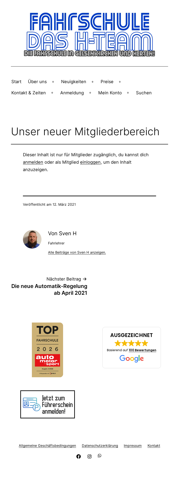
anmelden (33, 162)
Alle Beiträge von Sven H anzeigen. (77, 252)
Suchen (144, 92)
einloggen (90, 162)
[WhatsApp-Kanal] (100, 456)
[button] (131, 347)
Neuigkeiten (73, 81)
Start (16, 81)
